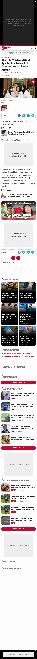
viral (32, 356)
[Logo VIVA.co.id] (6, 48)
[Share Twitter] (23, 115)
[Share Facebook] (19, 115)
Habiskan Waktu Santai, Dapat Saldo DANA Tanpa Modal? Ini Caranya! (21, 133)
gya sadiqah (17, 353)
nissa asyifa (7, 356)
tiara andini (17, 356)
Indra (7, 75)
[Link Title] (5, 395)
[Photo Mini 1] (4, 108)
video (26, 356)
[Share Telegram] (33, 115)
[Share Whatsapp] (28, 115)
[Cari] (32, 48)
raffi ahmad (7, 353)
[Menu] (35, 48)
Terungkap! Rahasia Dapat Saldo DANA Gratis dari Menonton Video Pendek (20, 195)
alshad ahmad (29, 353)
